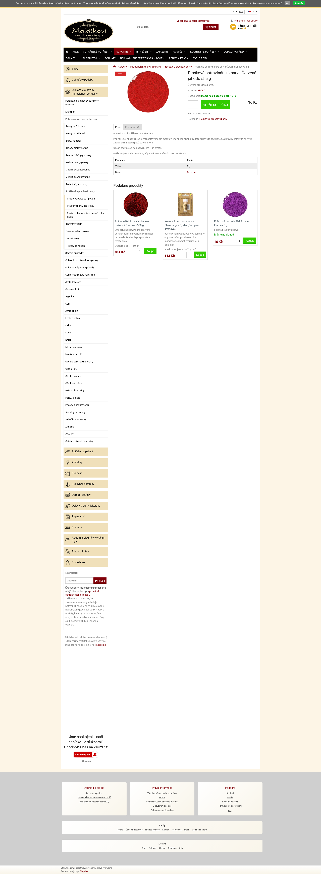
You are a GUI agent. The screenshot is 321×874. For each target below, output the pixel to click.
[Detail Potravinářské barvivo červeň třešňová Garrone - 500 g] (135, 204)
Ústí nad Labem (199, 829)
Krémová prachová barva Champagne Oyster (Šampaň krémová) (182, 225)
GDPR (162, 797)
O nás (230, 797)
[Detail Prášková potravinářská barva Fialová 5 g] (235, 204)
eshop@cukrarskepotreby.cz (194, 21)
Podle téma (199, 58)
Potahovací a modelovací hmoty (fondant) (82, 102)
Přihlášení (239, 20)
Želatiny (69, 434)
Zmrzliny (162, 51)
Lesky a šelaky (72, 318)
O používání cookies (162, 806)
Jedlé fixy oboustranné (78, 177)
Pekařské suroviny (74, 390)
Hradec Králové (152, 829)
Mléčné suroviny (73, 347)
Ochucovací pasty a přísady (79, 267)
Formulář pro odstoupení (230, 806)
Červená (191, 172)
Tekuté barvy (72, 238)
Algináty (69, 296)
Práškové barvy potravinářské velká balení (85, 215)
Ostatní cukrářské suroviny (79, 441)
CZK (235, 11)
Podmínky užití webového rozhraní (162, 801)
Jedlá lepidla (71, 311)
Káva (68, 332)
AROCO (201, 90)
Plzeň (186, 829)
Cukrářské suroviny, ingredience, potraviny (85, 91)
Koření (68, 340)
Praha (120, 829)
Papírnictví (90, 58)
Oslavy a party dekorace (86, 505)
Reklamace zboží (230, 801)
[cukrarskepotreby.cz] (89, 30)
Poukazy (110, 58)
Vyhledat (210, 27)
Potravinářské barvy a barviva (81, 119)
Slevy (75, 68)
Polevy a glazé (72, 397)
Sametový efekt (74, 224)
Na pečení (142, 51)
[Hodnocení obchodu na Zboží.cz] (86, 754)
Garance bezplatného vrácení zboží (94, 797)
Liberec (165, 829)
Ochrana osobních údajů (162, 810)
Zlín (181, 848)
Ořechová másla (73, 383)
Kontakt (230, 793)
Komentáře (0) (132, 127)
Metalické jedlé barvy (77, 184)
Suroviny (122, 51)
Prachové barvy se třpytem (81, 198)
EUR (241, 11)
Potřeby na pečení (82, 451)
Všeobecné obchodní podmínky (162, 793)
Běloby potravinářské (77, 148)
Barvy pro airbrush (75, 133)
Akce (76, 51)
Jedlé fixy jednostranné (78, 169)
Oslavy (70, 58)
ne (287, 3)
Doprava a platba (94, 793)
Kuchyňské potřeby (203, 51)
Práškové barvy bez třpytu (80, 205)
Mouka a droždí (73, 354)
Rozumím (299, 3)
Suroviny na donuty (75, 412)
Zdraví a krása (178, 58)
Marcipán (70, 111)
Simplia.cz (84, 871)
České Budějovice (134, 829)
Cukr (67, 303)
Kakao (68, 325)
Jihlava (162, 848)
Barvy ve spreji (73, 140)
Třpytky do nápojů (75, 246)
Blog (230, 810)
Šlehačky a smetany (75, 419)
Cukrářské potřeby (96, 51)
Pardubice (177, 829)
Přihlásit (100, 580)
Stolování (77, 473)
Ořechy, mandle (73, 376)
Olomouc (172, 848)
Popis (118, 127)
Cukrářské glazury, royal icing (80, 274)
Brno (144, 848)
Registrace (251, 20)
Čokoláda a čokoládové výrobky (81, 260)
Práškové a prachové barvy (80, 191)
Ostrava (152, 848)
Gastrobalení (72, 289)
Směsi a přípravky (74, 253)
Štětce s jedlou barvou (77, 231)
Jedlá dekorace (73, 282)
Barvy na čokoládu (75, 126)
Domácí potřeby (234, 51)
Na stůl (177, 51)
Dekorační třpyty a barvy (78, 155)
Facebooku (100, 644)
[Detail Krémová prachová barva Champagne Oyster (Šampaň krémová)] (185, 204)
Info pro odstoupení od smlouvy (94, 801)
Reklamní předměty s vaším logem (142, 58)
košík (247, 27)
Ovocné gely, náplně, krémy (79, 361)
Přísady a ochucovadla (77, 405)
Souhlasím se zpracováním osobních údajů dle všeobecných (85, 591)
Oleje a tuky (71, 368)
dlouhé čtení (217, 3)
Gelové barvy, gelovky (77, 162)
